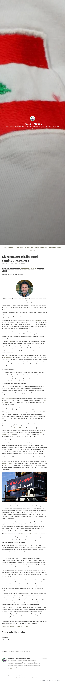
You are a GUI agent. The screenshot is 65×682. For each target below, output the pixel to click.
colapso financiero (8, 398)
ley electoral (10, 341)
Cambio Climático (29, 247)
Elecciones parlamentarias (8, 626)
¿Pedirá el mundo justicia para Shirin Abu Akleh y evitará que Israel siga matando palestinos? (27, 677)
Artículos (5, 263)
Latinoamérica (43, 247)
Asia (18, 247)
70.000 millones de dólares (16, 428)
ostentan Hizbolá (21, 536)
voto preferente (7, 357)
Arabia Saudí (33, 534)
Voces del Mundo (32, 123)
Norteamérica (52, 247)
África (21, 247)
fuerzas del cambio (40, 320)
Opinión (59, 247)
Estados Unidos (25, 534)
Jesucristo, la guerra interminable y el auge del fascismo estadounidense (17, 675)
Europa (37, 247)
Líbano (18, 626)
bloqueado (34, 547)
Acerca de (32, 250)
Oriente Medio (11, 247)
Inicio (5, 247)
